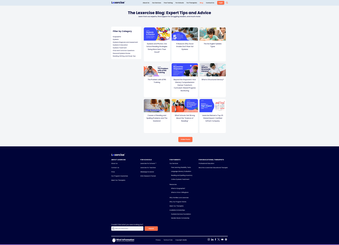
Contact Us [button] (210, 3)
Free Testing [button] (168, 3)
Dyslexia (116, 39)
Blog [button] (201, 3)
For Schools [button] (180, 3)
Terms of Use (168, 240)
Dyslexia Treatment (120, 48)
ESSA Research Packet (148, 176)
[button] (227, 3)
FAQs (113, 172)
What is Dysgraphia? (178, 188)
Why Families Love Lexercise (179, 198)
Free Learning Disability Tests (181, 167)
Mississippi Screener (147, 172)
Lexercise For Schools (148, 163)
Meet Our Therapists (118, 180)
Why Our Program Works (178, 202)
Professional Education (206, 163)
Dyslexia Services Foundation (181, 214)
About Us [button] (146, 3)
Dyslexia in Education (120, 45)
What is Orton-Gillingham (180, 192)
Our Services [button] (156, 3)
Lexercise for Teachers (148, 168)
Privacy (158, 240)
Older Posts (185, 139)
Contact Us (115, 168)
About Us (114, 163)
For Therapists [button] (192, 3)
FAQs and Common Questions (123, 50)
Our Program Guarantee (119, 176)
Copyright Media (181, 240)
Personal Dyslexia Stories (121, 53)
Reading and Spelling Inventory (181, 175)
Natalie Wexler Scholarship (180, 218)
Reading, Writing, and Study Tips (124, 56)
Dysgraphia (117, 37)
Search (151, 229)
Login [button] (221, 3)
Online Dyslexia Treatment (180, 179)
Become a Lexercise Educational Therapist (213, 168)
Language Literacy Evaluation (181, 171)
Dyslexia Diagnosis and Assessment (125, 42)
